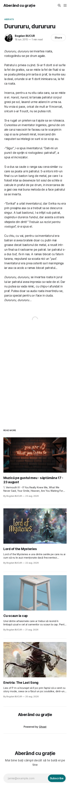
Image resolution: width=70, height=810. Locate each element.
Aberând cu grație (19, 5)
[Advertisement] (35, 372)
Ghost (42, 726)
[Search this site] (59, 5)
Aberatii (9, 19)
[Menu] (65, 5)
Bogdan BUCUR (25, 35)
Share (58, 37)
